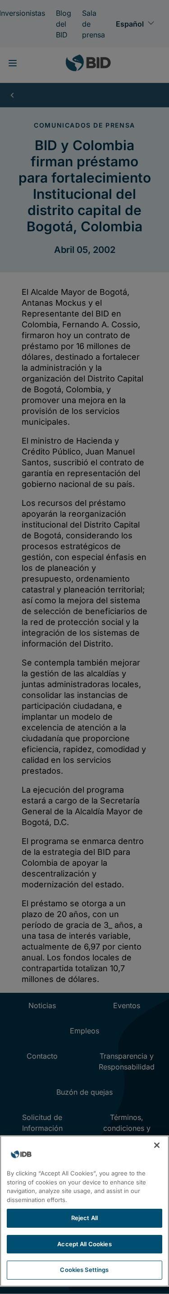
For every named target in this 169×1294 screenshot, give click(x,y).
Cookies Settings (84, 1269)
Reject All (84, 1217)
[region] (84, 1211)
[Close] (157, 1145)
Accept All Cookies (84, 1244)
